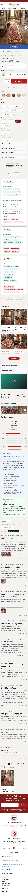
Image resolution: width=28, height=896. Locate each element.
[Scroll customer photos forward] (25, 410)
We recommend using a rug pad (18, 70)
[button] (13, 12)
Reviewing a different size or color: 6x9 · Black (12, 702)
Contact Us (5, 877)
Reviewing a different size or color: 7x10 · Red (12, 607)
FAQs (3, 881)
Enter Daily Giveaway (8, 873)
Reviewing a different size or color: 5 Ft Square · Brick (14, 577)
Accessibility (5, 885)
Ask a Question (6, 87)
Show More (14, 358)
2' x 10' (18, 121)
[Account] (22, 4)
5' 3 (4, 139)
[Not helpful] (26, 559)
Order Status (5, 879)
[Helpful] (24, 705)
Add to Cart (19, 81)
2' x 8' (11, 121)
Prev (5, 763)
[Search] (4, 4)
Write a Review (14, 531)
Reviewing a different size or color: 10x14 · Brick (12, 550)
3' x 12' (4, 125)
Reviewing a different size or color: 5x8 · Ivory (12, 676)
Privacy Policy (4, 809)
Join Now (23, 805)
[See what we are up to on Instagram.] (6, 892)
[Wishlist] (24, 4)
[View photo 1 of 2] (3, 554)
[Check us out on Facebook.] (3, 892)
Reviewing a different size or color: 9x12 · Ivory (14, 514)
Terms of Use (6, 860)
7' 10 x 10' (19, 110)
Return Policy (6, 883)
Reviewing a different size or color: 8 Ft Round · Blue (13, 720)
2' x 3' (4, 106)
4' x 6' (11, 106)
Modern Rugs (22, 8)
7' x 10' (11, 110)
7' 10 (8, 132)
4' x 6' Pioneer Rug (20, 327)
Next (22, 763)
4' (3, 132)
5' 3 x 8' (18, 106)
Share (15, 87)
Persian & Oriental (12, 8)
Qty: (2, 81)
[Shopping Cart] (26, 4)
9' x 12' (4, 114)
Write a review (17, 55)
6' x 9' (4, 110)
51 (18, 763)
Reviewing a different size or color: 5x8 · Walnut (12, 755)
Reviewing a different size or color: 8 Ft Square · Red (13, 738)
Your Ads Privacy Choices (10, 864)
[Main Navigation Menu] (2, 4)
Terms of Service (20, 810)
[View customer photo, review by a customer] (5, 410)
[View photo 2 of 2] (8, 554)
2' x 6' (4, 121)
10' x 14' (12, 114)
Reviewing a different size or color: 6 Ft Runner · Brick (14, 652)
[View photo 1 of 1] (3, 581)
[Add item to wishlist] (12, 309)
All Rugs (3, 8)
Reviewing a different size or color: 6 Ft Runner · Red (13, 630)
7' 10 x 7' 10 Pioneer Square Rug (6, 353)
